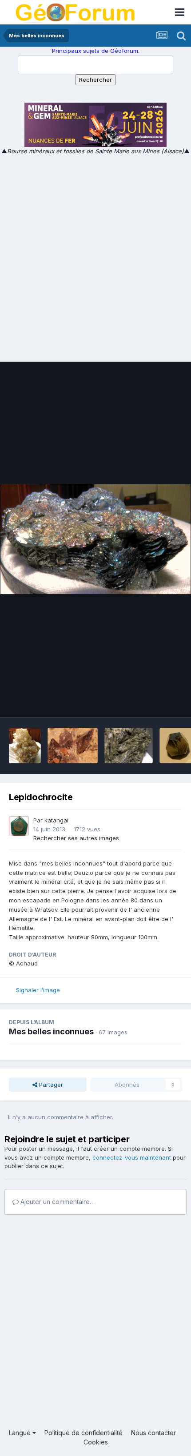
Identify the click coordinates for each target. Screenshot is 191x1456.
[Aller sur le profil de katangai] (18, 826)
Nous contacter (153, 1432)
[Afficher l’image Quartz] (25, 745)
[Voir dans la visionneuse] (95, 539)
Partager (50, 1084)
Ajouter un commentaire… (57, 1201)
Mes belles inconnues (51, 1031)
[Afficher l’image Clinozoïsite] (128, 745)
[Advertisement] (95, 255)
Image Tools (154, 700)
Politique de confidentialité (83, 1432)
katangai (56, 820)
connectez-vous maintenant (131, 1157)
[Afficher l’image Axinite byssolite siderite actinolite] (73, 745)
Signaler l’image (38, 989)
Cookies (96, 1442)
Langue (20, 1432)
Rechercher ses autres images (76, 838)
